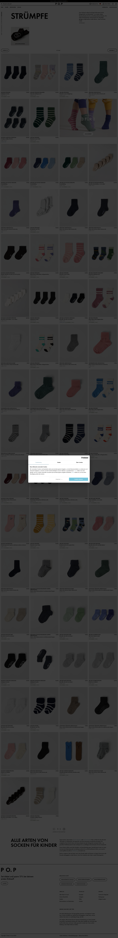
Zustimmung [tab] (39, 462)
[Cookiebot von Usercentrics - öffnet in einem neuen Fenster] (82, 458)
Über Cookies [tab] (79, 462)
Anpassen (58, 479)
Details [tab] (59, 462)
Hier (75, 470)
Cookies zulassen (78, 479)
